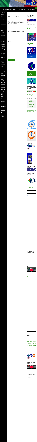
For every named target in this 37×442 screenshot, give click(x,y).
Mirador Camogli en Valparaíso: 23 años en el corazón (3, 89)
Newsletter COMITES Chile (31, 374)
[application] (31, 269)
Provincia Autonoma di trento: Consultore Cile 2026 (3, 60)
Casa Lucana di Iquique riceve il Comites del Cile (3, 39)
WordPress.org (2, 116)
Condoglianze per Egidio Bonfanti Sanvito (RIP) (3, 57)
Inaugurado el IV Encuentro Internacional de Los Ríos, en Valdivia (3, 84)
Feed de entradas (2, 114)
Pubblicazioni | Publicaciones (22, 9)
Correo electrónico (10, 53)
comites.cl (2, 7)
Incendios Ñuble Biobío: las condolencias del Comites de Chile (3, 75)
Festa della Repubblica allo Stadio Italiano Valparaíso (3, 30)
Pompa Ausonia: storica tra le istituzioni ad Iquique (3, 41)
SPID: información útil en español (8, 9)
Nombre (9, 50)
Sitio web (9, 56)
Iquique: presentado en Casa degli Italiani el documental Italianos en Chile (31, 345)
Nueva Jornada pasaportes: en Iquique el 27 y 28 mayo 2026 (3, 47)
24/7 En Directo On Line (30, 175)
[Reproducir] (28, 271)
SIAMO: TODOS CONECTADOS (2, 19)
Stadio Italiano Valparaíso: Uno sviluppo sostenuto (3, 50)
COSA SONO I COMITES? (11, 33)
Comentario (9, 41)
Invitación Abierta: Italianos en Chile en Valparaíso (3, 32)
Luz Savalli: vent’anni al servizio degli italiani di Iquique (3, 44)
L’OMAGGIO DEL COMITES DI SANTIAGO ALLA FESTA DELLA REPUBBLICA (16, 31)
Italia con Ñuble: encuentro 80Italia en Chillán (3, 92)
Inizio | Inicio (2, 9)
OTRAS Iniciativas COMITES (3, 21)
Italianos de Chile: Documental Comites (31, 9)
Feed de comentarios (3, 115)
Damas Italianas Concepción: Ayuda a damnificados (3, 69)
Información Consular (2, 16)
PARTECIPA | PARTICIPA (15, 9)
